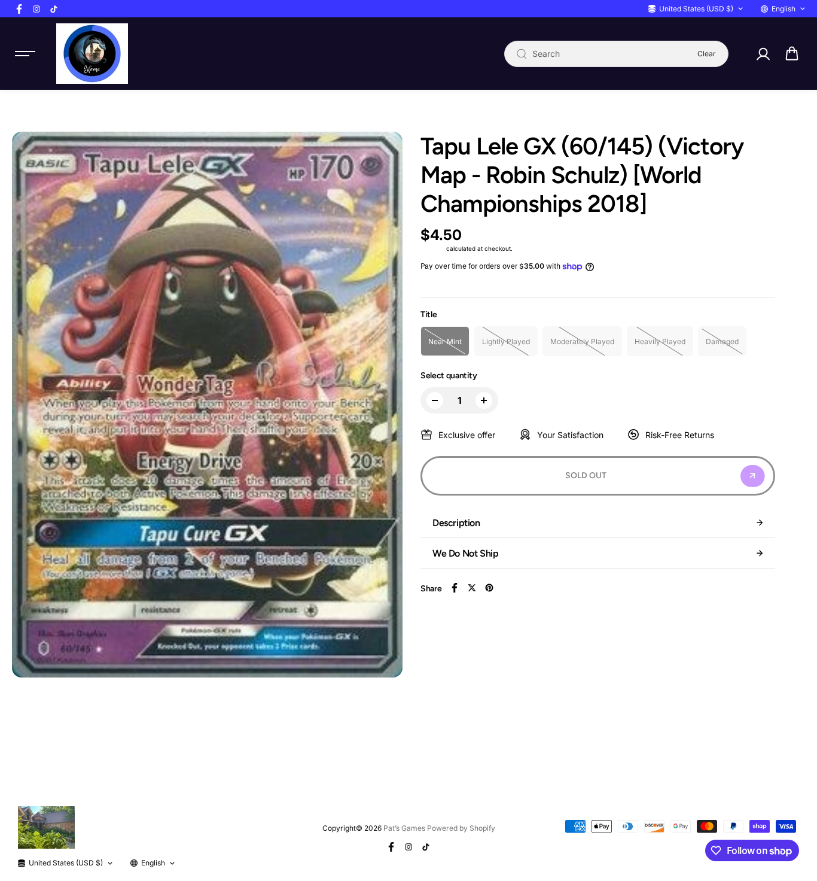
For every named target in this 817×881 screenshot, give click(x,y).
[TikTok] (54, 9)
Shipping (432, 248)
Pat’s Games (404, 828)
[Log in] (762, 54)
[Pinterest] (489, 588)
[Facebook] (19, 9)
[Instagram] (36, 9)
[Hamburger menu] (25, 54)
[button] (792, 54)
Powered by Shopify (461, 828)
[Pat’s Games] (92, 53)
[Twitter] (472, 588)
